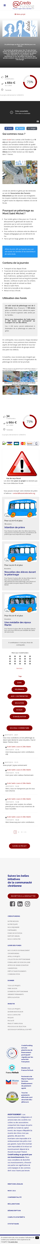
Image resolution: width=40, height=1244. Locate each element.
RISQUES (11, 1018)
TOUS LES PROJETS (14, 986)
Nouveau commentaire (19, 728)
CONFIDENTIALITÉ (14, 1197)
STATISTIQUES (13, 1224)
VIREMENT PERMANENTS (16, 994)
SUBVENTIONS (12, 968)
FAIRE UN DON (12, 988)
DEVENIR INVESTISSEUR (15, 1012)
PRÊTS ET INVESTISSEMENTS (17, 971)
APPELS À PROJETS (14, 956)
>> (25, 832)
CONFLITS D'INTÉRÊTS (16, 1217)
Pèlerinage (19, 689)
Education (19, 703)
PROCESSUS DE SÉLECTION (17, 1026)
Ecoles (19, 710)
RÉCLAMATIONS (14, 1204)
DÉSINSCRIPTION (14, 1210)
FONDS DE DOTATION (15, 933)
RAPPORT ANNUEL (14, 936)
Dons (19, 683)
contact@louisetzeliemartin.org (24, 493)
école (9, 140)
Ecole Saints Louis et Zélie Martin (19, 747)
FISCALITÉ (11, 1021)
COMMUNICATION (14, 974)
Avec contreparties (19, 696)
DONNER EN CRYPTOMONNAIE (18, 991)
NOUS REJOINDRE (13, 927)
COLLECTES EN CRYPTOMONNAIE (19, 959)
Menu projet (20, 14)
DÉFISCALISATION (13, 997)
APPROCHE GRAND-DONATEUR (18, 965)
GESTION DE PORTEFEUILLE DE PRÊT (20, 1029)
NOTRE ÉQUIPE (13, 924)
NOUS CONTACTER (14, 939)
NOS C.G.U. (12, 1190)
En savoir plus (13, 1242)
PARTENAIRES (12, 930)
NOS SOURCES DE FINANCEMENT (19, 950)
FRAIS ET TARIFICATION (15, 1023)
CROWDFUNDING (13, 953)
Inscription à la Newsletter (23, 896)
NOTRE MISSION (13, 921)
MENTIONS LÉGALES (15, 1184)
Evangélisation (19, 717)
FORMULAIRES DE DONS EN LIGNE (19, 962)
